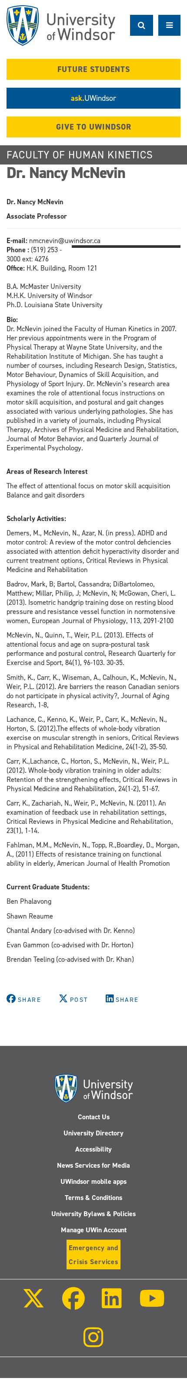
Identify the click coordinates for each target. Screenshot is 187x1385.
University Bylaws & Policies (93, 1213)
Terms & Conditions (93, 1197)
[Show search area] (141, 25)
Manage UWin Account (94, 1229)
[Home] (61, 25)
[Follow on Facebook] (73, 1304)
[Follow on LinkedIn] (112, 1304)
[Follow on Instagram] (93, 1343)
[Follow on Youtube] (151, 1304)
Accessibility (93, 1149)
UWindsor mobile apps (93, 1181)
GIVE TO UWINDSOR (93, 127)
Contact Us (94, 1116)
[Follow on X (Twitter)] (33, 1304)
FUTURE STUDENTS (93, 69)
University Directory (93, 1133)
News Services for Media (93, 1165)
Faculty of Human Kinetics (80, 155)
